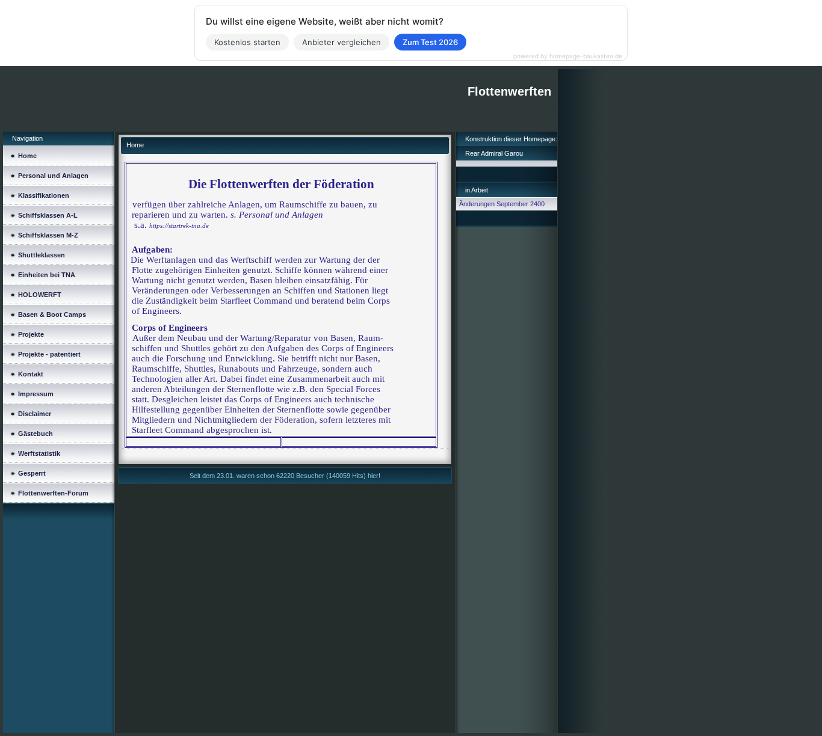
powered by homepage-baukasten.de (567, 56)
